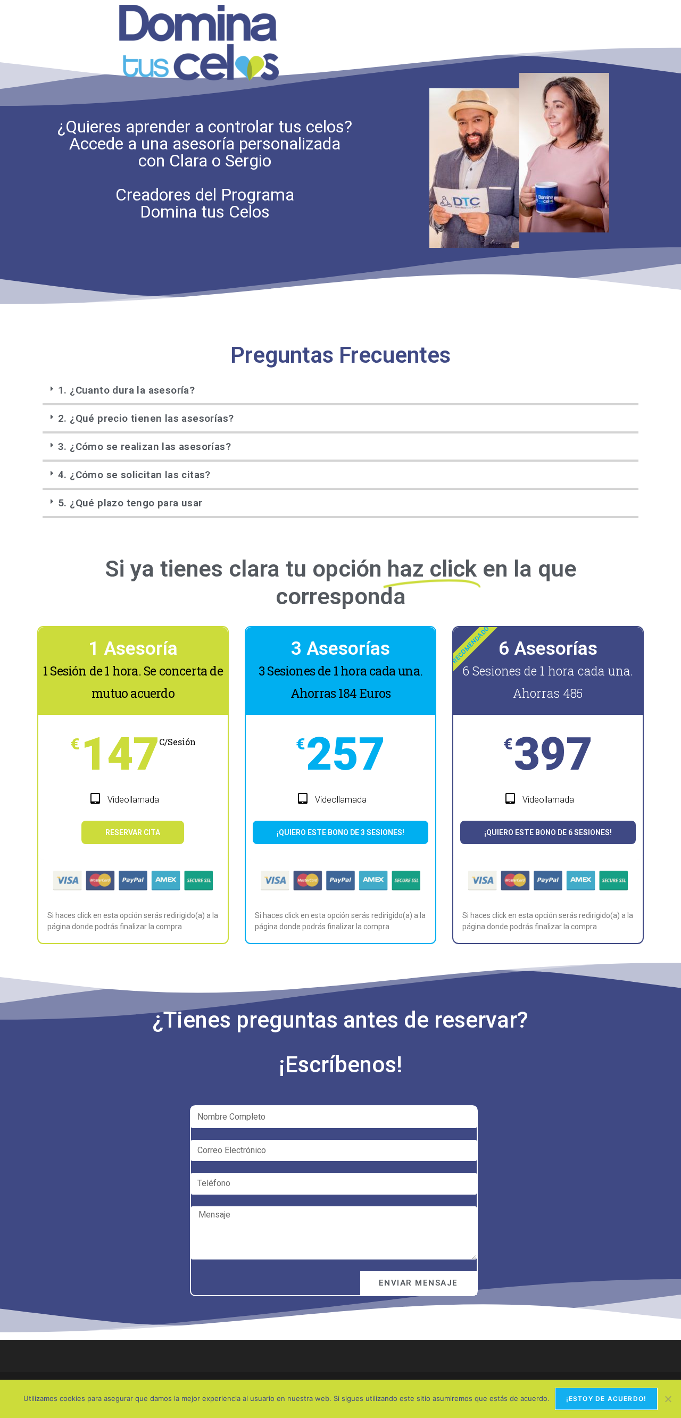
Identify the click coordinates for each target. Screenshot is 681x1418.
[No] (667, 1399)
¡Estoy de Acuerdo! (606, 1399)
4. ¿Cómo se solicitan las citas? (134, 475)
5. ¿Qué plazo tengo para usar (130, 503)
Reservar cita (132, 832)
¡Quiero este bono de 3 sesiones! (340, 832)
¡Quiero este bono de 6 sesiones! (548, 832)
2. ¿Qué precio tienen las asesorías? (146, 418)
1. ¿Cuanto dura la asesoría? (126, 390)
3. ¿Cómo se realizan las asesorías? (144, 446)
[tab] (340, 391)
